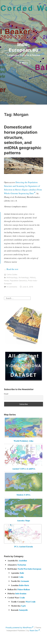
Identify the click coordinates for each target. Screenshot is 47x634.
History (33, 277)
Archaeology (24, 277)
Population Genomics (18, 280)
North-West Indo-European (29, 568)
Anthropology (12, 277)
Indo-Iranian (20, 593)
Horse (6, 280)
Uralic (22, 597)
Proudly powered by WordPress (19, 627)
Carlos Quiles (12, 274)
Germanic (25, 581)
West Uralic (31, 601)
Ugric (23, 605)
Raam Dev (34, 630)
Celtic (21, 577)
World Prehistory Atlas (23, 440)
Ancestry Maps (23, 520)
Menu (25, 63)
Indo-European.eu (23, 47)
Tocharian (21, 564)
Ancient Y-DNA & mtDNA (23, 468)
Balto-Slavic (24, 585)
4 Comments (12, 287)
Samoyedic (23, 609)
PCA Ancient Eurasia (23, 546)
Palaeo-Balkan (23, 589)
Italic (22, 572)
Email (6, 394)
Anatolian (23, 560)
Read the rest (13, 269)
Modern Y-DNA (23, 494)
